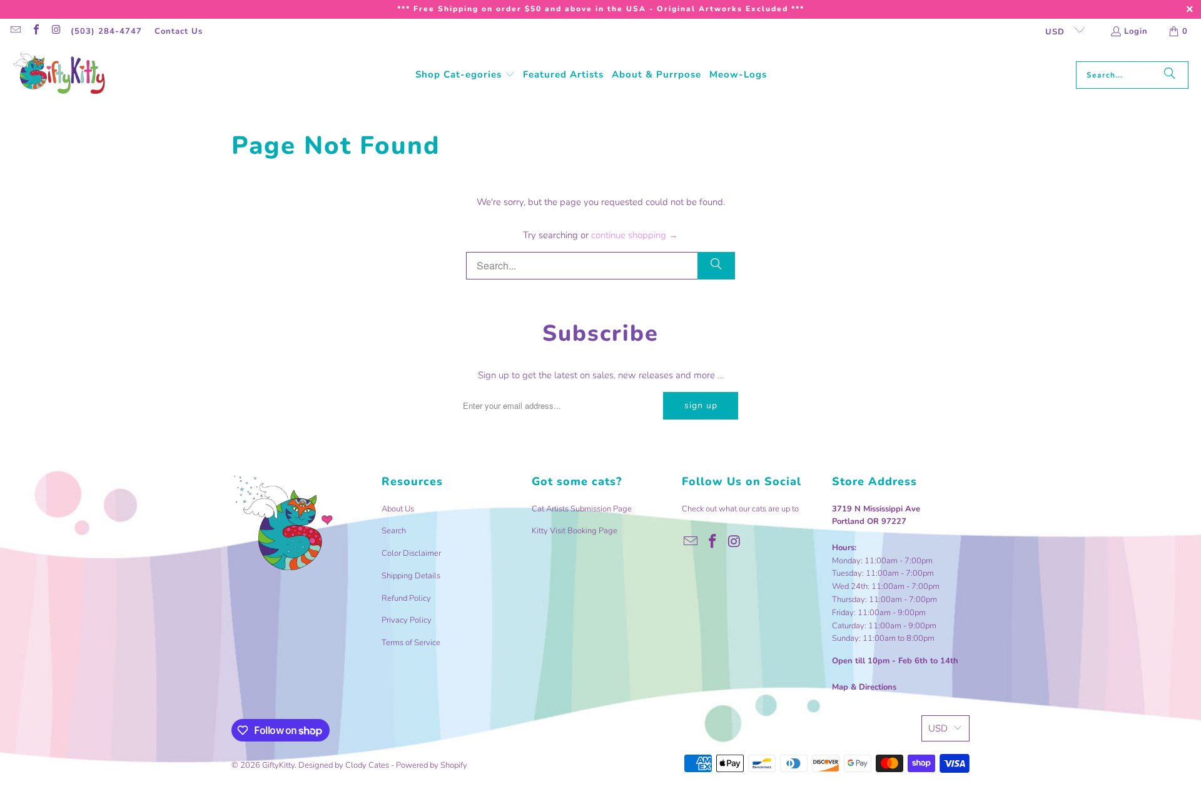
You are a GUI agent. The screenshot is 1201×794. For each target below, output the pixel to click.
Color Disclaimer (411, 553)
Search (394, 530)
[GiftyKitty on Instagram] (55, 31)
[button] (465, 75)
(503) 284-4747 (106, 31)
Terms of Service (411, 642)
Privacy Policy (407, 620)
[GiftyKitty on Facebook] (35, 31)
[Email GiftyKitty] (15, 31)
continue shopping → (634, 235)
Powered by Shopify (431, 765)
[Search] (1169, 75)
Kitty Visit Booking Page (574, 530)
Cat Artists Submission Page (582, 509)
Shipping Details (411, 575)
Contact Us (179, 31)
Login (1136, 31)
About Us (398, 509)
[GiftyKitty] (59, 74)
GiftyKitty (278, 765)
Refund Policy (406, 598)
